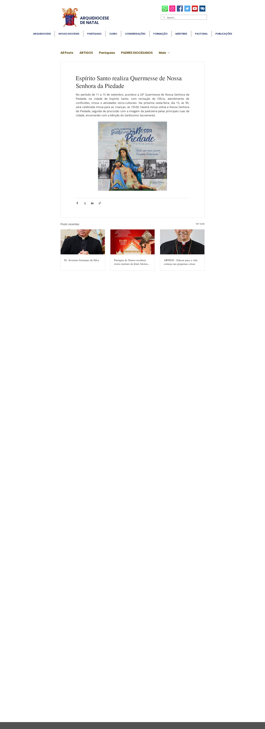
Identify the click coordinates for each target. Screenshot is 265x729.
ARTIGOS (86, 53)
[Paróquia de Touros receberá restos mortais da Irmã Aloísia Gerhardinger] (132, 241)
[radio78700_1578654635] (202, 9)
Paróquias (107, 53)
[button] (94, 34)
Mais (162, 53)
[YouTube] (195, 9)
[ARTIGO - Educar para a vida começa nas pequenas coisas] (182, 241)
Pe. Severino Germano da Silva (81, 260)
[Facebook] (180, 9)
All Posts (66, 53)
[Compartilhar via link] (99, 203)
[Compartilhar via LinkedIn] (92, 203)
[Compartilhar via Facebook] (77, 203)
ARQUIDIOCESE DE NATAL (94, 20)
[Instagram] (172, 9)
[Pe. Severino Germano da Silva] (83, 241)
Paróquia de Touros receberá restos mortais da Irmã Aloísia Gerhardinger (131, 262)
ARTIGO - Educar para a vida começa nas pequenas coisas (180, 262)
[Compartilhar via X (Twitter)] (84, 203)
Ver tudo (200, 223)
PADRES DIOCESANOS (137, 53)
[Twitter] (187, 9)
